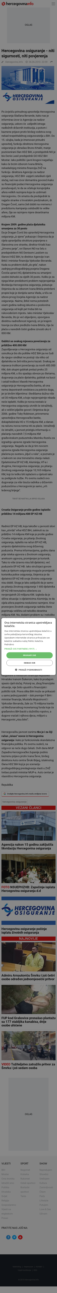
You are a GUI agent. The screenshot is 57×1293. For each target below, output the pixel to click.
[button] (28, 649)
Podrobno (9, 644)
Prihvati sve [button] (29, 655)
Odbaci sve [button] (29, 662)
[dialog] (28, 646)
